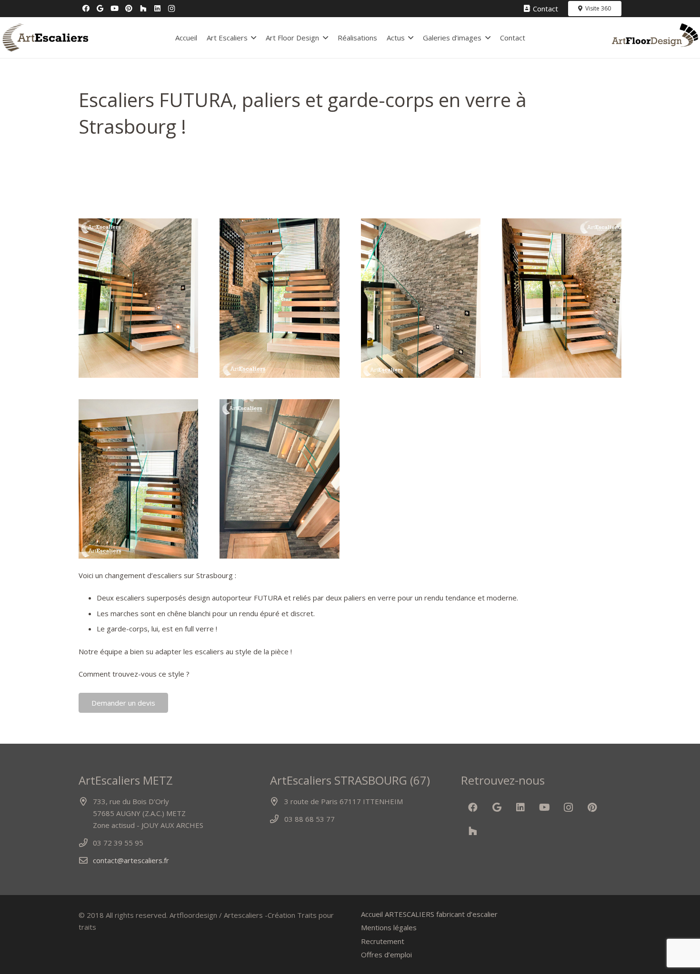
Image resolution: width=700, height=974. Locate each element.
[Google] (100, 8)
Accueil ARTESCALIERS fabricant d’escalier (429, 914)
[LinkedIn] (157, 8)
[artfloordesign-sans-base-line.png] (655, 37)
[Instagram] (171, 8)
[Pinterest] (128, 8)
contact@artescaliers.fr (131, 860)
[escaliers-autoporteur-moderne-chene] (138, 298)
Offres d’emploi (386, 954)
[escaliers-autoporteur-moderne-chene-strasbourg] (138, 479)
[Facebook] (86, 8)
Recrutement (382, 941)
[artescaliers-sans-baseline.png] (45, 37)
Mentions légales (389, 927)
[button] (253, 37)
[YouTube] (114, 8)
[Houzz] (143, 8)
